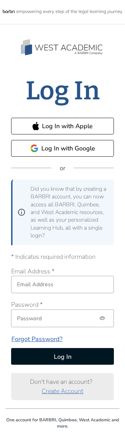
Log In (63, 357)
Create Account (62, 391)
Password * (27, 304)
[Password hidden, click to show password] (102, 318)
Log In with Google (68, 148)
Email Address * (33, 271)
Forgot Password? (36, 339)
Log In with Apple (67, 126)
